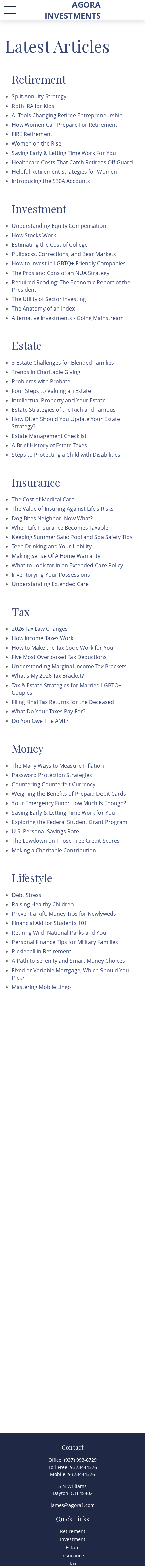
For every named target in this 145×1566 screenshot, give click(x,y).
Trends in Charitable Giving (46, 372)
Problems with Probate (41, 381)
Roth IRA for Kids (33, 106)
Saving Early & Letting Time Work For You (64, 153)
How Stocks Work (34, 235)
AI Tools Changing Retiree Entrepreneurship (67, 115)
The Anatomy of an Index (43, 308)
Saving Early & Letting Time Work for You (63, 812)
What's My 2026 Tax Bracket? (48, 675)
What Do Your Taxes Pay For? (48, 711)
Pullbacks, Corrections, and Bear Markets (64, 254)
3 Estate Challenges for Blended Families (63, 362)
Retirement (72, 1531)
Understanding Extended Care (50, 584)
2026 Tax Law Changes (40, 628)
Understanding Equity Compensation (59, 226)
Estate (73, 1547)
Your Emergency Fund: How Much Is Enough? (69, 803)
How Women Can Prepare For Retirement (64, 124)
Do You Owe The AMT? (40, 721)
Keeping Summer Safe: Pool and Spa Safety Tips (72, 537)
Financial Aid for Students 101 (49, 923)
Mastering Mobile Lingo (41, 987)
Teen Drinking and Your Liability (52, 546)
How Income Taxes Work (43, 638)
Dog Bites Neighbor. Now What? (52, 518)
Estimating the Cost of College (50, 244)
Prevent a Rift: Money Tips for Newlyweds (64, 913)
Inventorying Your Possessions (51, 574)
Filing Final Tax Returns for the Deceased (63, 702)
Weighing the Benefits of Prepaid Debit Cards (69, 793)
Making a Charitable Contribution (54, 850)
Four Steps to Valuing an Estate (51, 391)
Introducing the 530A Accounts (51, 181)
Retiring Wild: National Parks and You (59, 932)
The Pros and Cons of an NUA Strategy (60, 273)
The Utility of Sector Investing (49, 299)
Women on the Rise (36, 143)
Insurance (72, 1555)
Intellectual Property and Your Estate (59, 400)
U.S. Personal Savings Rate (45, 831)
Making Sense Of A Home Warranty (56, 556)
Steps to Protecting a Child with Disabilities (66, 454)
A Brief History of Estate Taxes (49, 445)
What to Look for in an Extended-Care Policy (67, 565)
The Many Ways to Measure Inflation (58, 765)
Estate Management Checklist (49, 436)
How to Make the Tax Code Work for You (62, 647)
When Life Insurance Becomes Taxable (60, 527)
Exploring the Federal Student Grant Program (69, 822)
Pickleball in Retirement (41, 951)
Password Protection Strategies (52, 775)
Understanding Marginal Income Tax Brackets (69, 666)
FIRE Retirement (32, 134)
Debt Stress (26, 895)
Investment (72, 1539)
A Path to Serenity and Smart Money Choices (68, 960)
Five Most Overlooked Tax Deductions (59, 657)
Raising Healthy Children (43, 904)
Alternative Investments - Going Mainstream (68, 318)
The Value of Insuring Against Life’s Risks (63, 508)
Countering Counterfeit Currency (53, 784)
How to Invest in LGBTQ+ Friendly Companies (69, 263)
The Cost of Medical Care (43, 499)
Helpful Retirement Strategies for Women (64, 171)
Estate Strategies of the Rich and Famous (64, 409)
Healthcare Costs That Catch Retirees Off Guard (72, 162)
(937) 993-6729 (80, 1460)
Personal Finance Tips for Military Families (65, 942)
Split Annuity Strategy (39, 96)
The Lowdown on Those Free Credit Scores (66, 840)
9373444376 (83, 1467)
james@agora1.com (73, 1505)
